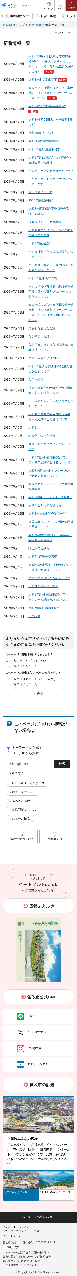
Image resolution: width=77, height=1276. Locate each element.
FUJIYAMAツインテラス (28, 783)
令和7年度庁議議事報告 (44, 608)
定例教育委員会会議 (41, 328)
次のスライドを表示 (74, 16)
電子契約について (40, 192)
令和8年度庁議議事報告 (44, 149)
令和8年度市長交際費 (42, 278)
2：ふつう (40, 660)
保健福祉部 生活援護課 (44, 222)
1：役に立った (19, 660)
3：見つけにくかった (23, 684)
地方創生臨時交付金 (41, 435)
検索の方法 (16, 773)
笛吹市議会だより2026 (43, 358)
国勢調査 (34, 616)
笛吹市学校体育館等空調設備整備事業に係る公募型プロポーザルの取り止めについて (50, 291)
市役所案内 (13, 1247)
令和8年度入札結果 (41, 132)
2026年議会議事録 (40, 200)
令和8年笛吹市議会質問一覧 (47, 513)
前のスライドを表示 (2, 16)
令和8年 (33, 427)
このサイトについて (17, 1226)
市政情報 (35, 25)
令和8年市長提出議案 (42, 79)
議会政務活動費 (38, 548)
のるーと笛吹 (21, 818)
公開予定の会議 (38, 336)
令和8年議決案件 (39, 243)
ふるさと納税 (21, 801)
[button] (48, 5)
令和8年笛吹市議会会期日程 (47, 106)
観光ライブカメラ (24, 792)
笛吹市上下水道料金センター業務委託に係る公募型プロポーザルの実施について (50, 93)
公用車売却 (35, 379)
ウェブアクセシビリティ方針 (22, 1231)
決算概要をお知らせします (46, 505)
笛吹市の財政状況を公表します (49, 578)
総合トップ (26, 5)
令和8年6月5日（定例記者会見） (50, 497)
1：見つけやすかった (23, 679)
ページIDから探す (25, 753)
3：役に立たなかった (23, 666)
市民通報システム (24, 809)
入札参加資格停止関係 (43, 586)
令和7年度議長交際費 (42, 556)
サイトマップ (13, 1235)
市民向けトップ (14, 25)
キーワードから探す (27, 747)
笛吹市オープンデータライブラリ (50, 170)
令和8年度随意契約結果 (44, 141)
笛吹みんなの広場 (24, 1139)
